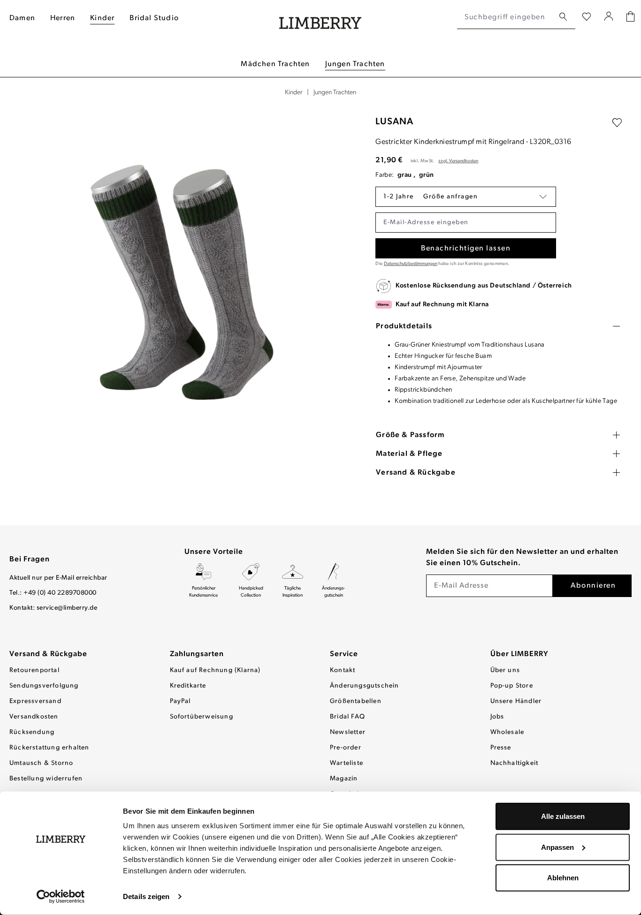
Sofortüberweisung (201, 716)
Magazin (344, 778)
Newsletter (348, 732)
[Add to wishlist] (617, 123)
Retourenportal (34, 670)
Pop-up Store (511, 685)
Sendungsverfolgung (44, 685)
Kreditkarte (188, 685)
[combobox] (505, 17)
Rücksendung (31, 732)
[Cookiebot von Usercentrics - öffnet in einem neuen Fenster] (61, 897)
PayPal (180, 701)
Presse (500, 747)
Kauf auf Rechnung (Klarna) (215, 670)
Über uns (505, 670)
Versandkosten (34, 716)
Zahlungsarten (197, 654)
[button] (465, 197)
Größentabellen (356, 701)
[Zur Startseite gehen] (320, 17)
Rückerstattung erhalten (49, 747)
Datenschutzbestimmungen (410, 263)
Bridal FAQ (347, 716)
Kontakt (342, 670)
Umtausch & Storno (41, 763)
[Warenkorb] (630, 17)
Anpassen (557, 847)
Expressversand (35, 701)
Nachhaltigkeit (514, 763)
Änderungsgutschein (364, 685)
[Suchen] (563, 17)
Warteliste (346, 763)
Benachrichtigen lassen (466, 248)
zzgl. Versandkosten (458, 161)
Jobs (497, 716)
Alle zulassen (563, 816)
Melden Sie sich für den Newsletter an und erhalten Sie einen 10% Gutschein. (522, 557)
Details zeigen (146, 896)
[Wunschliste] (586, 17)
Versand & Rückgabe (48, 654)
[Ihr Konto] (609, 17)
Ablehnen (563, 878)
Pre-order (345, 747)
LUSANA (394, 122)
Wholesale (507, 732)
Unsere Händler (516, 701)
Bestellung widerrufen (46, 778)
